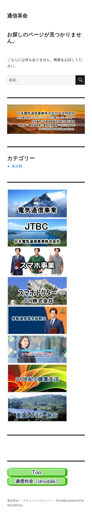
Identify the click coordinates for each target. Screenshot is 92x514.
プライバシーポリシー (37, 501)
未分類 (17, 166)
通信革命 (17, 16)
